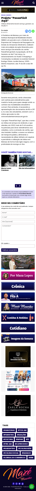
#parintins (8, 435)
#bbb (31, 457)
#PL (27, 439)
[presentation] (16, 185)
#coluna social (11, 453)
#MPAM (19, 439)
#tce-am (22, 430)
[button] (31, 486)
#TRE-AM (7, 444)
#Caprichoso (21, 444)
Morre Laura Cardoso (6, 169)
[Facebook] (26, 31)
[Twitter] (29, 31)
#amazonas (9, 430)
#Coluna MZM (24, 448)
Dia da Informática (27, 168)
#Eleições (21, 435)
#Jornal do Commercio (14, 457)
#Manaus (26, 453)
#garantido (9, 448)
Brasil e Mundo (6, 15)
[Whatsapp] (33, 31)
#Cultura (8, 439)
